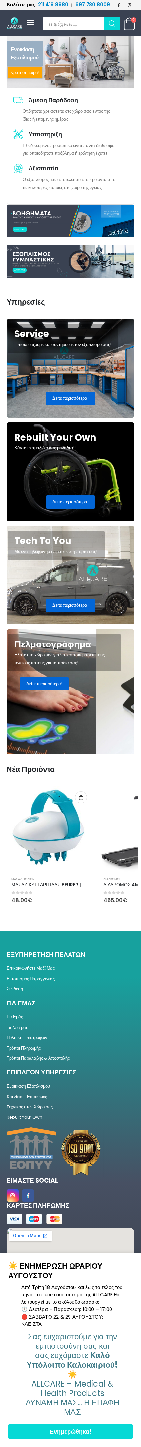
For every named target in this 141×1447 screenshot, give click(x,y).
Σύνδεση (15, 989)
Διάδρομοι (111, 879)
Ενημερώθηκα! (70, 1431)
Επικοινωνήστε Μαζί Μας (31, 968)
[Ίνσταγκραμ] (129, 5)
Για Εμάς (15, 1017)
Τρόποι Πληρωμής (24, 1048)
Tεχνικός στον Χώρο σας (30, 1107)
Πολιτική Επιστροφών (27, 1037)
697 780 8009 (92, 4)
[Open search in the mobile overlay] (81, 23)
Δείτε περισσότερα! (70, 398)
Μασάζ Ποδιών (23, 879)
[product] (49, 829)
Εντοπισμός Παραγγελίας (31, 979)
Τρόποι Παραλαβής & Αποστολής (38, 1058)
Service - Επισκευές (27, 1097)
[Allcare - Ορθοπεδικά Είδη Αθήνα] (16, 23)
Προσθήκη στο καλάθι (81, 797)
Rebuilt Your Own (24, 1117)
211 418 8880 (38, 4)
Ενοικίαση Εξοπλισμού (28, 1086)
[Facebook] (118, 5)
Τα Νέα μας (17, 1027)
